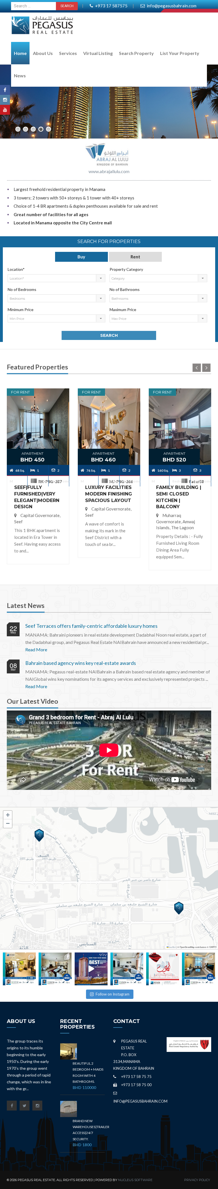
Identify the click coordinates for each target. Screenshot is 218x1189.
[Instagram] (5, 100)
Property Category (126, 269)
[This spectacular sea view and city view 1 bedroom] (19, 968)
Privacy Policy (197, 1180)
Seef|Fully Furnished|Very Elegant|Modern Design (36, 497)
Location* (16, 269)
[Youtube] (5, 110)
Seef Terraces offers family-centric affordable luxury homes (91, 626)
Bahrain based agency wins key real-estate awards (80, 663)
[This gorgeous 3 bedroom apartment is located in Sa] (55, 968)
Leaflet (172, 947)
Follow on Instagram (112, 994)
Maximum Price (123, 309)
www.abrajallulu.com (109, 171)
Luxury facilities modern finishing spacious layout (108, 494)
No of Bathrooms (125, 289)
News (20, 75)
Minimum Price (20, 309)
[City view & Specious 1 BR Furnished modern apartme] (198, 968)
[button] (39, 835)
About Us (43, 53)
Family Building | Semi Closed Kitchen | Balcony (178, 497)
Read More (36, 649)
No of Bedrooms (22, 289)
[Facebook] (5, 90)
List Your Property (179, 53)
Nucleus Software (135, 1180)
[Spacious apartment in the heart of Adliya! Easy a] (126, 968)
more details (38, 411)
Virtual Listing (98, 53)
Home (20, 53)
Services (68, 53)
